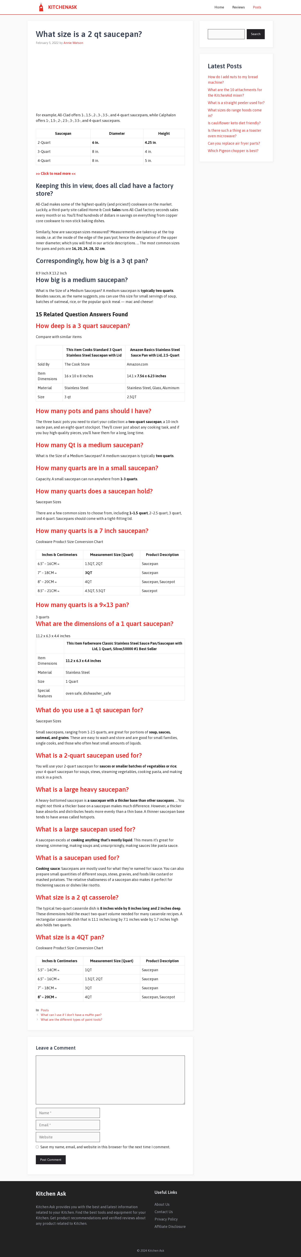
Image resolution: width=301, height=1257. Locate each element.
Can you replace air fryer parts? (234, 143)
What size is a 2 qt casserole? (77, 897)
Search (255, 34)
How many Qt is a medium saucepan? (89, 445)
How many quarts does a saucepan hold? (94, 491)
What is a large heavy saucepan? (82, 789)
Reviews (238, 7)
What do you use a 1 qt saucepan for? (89, 710)
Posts (257, 7)
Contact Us (164, 1212)
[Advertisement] (110, 76)
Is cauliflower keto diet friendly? (234, 123)
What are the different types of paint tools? (71, 1019)
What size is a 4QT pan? (70, 937)
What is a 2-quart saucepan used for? (89, 755)
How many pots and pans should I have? (93, 411)
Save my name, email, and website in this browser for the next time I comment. (105, 1147)
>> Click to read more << (56, 173)
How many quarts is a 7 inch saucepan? (92, 530)
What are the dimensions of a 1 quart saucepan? (104, 623)
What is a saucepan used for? (77, 857)
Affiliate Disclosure (170, 1226)
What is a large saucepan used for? (85, 829)
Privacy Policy (166, 1219)
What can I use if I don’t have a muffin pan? (71, 1015)
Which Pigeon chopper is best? (233, 151)
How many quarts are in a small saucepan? (97, 468)
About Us (162, 1204)
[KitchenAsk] (41, 7)
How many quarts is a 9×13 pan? (82, 604)
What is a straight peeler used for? (236, 103)
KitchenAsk (62, 7)
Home (219, 7)
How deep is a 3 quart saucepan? (83, 325)
